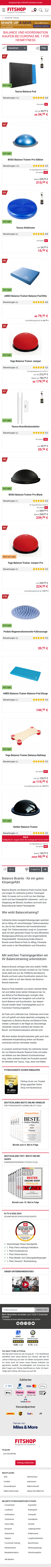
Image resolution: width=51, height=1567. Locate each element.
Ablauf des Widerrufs (35, 1491)
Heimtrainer (9, 1533)
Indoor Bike (9, 1524)
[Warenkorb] (47, 10)
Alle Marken (9, 1559)
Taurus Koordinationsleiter (26, 426)
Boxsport (8, 1529)
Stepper (8, 1538)
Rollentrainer (33, 1533)
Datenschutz (32, 1477)
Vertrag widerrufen (25, 1462)
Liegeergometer (34, 1529)
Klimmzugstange (35, 1548)
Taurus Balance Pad (25, 91)
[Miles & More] (25, 1425)
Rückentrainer (10, 1548)
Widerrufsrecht (33, 1486)
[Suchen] (40, 10)
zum (9, 1454)
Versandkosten (10, 1486)
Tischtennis (9, 1519)
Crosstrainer (10, 1505)
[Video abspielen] (25, 1284)
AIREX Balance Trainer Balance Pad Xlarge (25, 693)
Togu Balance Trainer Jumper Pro (25, 562)
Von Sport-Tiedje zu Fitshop (13, 1351)
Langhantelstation (35, 1538)
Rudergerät (32, 1510)
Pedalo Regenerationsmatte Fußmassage (25, 631)
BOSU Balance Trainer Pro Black (25, 494)
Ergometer (32, 1505)
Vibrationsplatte (34, 1552)
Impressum (31, 1481)
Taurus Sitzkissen (25, 227)
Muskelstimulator (12, 1552)
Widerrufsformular (11, 1491)
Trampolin (32, 1514)
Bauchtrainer (33, 1543)
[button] (45, 869)
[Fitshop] (16, 10)
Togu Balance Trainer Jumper (25, 361)
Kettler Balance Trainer (25, 826)
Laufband (9, 1510)
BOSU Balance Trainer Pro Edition (25, 159)
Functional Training (12, 18)
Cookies (7, 1481)
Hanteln (31, 1524)
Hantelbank (32, 1519)
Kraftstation (10, 1514)
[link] (11, 1084)
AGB (5, 1477)
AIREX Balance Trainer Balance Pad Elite (25, 296)
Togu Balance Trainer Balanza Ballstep (25, 755)
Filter (44, 48)
